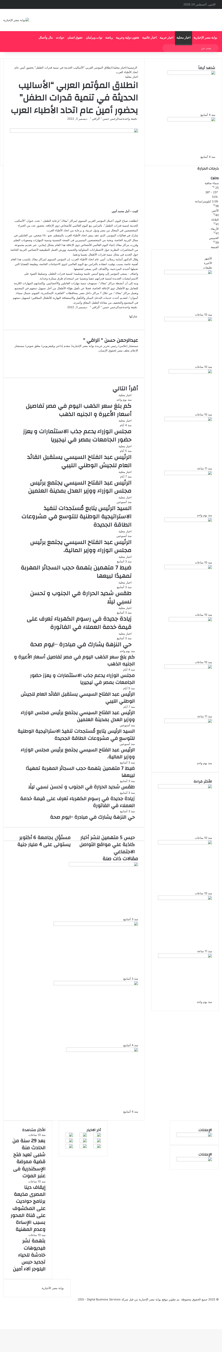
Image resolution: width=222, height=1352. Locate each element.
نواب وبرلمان (94, 37)
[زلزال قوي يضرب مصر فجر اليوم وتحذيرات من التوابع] (103, 865)
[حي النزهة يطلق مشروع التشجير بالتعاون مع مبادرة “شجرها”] (191, 120)
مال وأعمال (46, 37)
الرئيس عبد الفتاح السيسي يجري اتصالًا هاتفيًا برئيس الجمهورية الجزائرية (83, 1036)
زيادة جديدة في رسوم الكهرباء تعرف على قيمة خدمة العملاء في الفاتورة (79, 622)
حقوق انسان (75, 37)
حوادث (60, 37)
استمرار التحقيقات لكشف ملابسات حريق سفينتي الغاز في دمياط (75, 1102)
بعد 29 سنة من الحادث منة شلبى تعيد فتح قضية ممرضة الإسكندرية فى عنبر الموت (185, 304)
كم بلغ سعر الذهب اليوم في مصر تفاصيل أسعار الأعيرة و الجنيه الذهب (79, 410)
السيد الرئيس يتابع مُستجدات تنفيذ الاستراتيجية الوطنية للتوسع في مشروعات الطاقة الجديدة (76, 516)
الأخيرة (208, 263)
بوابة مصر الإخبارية (205, 37)
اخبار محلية (183, 37)
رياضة (109, 37)
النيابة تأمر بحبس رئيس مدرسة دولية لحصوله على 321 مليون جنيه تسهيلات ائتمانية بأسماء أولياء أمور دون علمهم (187, 456)
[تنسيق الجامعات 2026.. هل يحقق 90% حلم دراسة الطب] (96, 925)
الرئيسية (132, 67)
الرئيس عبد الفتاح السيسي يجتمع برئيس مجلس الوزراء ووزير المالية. (81, 546)
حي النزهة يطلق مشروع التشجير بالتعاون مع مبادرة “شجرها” (182, 149)
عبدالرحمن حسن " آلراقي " (106, 118)
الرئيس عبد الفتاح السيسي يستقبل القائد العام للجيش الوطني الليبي (79, 461)
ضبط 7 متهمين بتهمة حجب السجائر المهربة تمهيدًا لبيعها (76, 571)
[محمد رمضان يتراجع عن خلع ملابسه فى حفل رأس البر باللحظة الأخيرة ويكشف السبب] (69, 1147)
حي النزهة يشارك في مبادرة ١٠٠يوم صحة (81, 644)
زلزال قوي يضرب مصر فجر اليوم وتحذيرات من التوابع (83, 913)
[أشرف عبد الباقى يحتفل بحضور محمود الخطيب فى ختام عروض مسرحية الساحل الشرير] (97, 1141)
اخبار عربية (166, 37)
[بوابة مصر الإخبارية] (16, 20)
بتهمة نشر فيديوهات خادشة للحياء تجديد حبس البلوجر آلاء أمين (185, 407)
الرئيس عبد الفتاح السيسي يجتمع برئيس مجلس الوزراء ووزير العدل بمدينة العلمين (80, 486)
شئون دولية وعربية (127, 37)
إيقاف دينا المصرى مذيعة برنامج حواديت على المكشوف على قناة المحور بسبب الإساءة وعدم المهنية (185, 354)
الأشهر (208, 258)
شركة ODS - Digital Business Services (103, 1299)
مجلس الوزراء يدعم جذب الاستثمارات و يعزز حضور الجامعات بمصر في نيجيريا (77, 435)
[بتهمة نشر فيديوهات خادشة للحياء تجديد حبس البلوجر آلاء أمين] (190, 372)
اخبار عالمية (149, 37)
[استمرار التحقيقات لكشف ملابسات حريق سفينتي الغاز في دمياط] (102, 1051)
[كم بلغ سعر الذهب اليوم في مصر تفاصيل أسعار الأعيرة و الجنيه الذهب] (188, 474)
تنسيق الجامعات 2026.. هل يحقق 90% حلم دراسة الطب (77, 972)
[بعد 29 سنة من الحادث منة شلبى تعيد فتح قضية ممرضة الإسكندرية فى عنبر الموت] (188, 273)
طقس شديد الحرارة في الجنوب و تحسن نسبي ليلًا (81, 597)
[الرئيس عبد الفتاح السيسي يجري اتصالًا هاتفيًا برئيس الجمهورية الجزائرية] (96, 984)
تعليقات (207, 267)
